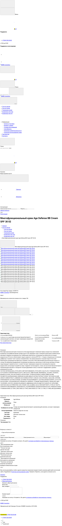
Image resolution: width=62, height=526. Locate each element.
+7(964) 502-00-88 (7, 40)
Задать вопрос (3, 435)
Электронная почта (5, 208)
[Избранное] (21, 155)
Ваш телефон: (6, 486)
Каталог (15, 103)
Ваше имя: (5, 484)
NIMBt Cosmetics (4, 292)
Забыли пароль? (4, 210)
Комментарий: (6, 494)
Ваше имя (11, 437)
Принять (2, 474)
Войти (1, 212)
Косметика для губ (9, 236)
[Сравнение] (7, 155)
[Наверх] (7, 205)
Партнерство (5, 134)
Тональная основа (9, 233)
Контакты (5, 136)
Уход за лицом (8, 229)
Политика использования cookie (20, 471)
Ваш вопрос (47, 437)
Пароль (23, 208)
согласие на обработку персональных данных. (41, 441)
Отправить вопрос (3, 439)
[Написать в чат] (14, 178)
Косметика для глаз (9, 234)
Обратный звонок (7, 481)
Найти (10, 148)
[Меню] (7, 4)
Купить (2, 467)
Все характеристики (5, 342)
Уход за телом (8, 231)
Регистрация (3, 214)
